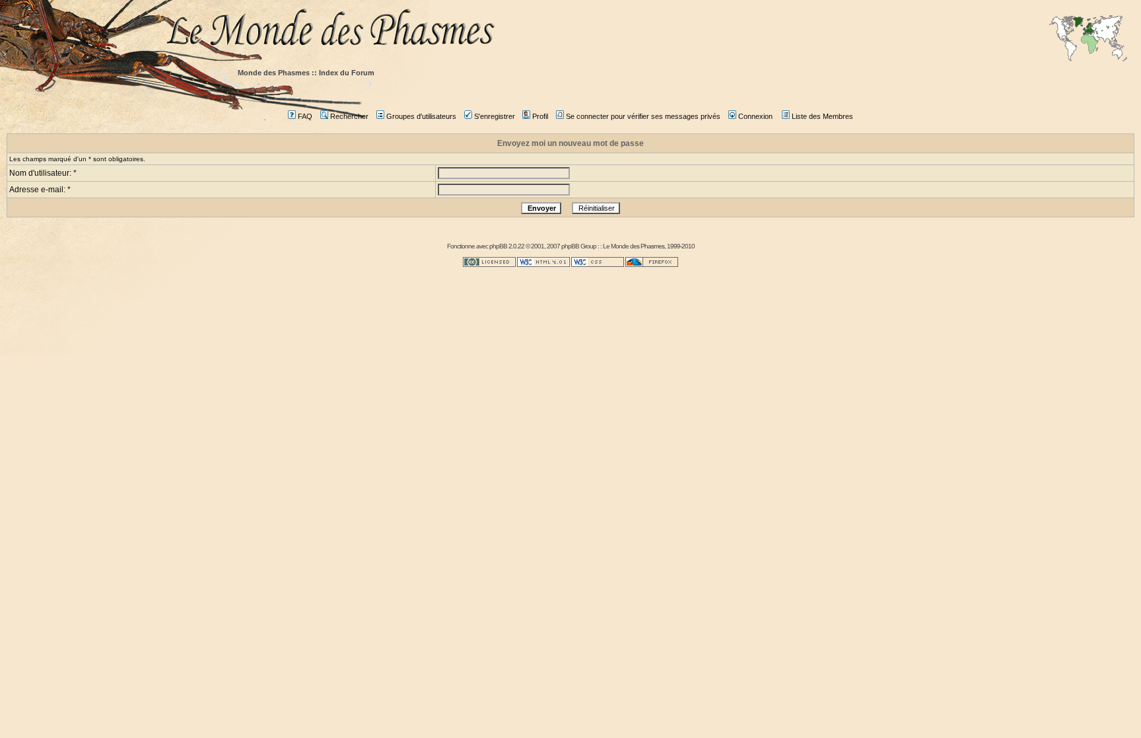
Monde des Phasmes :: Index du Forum (306, 73)
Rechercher (349, 116)
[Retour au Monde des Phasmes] (649, 31)
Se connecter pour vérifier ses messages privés (643, 116)
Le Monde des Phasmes (633, 246)
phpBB (498, 246)
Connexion (755, 116)
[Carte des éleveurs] (1088, 39)
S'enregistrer (494, 116)
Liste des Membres (822, 116)
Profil (540, 116)
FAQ (305, 116)
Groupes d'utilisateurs (421, 116)
